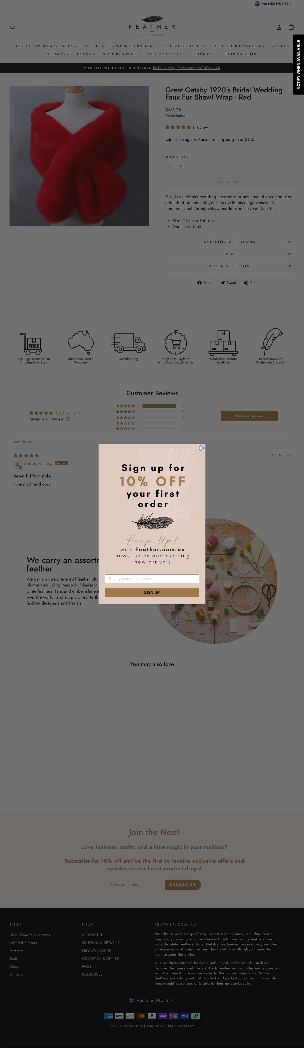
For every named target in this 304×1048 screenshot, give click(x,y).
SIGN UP (152, 593)
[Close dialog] (201, 448)
